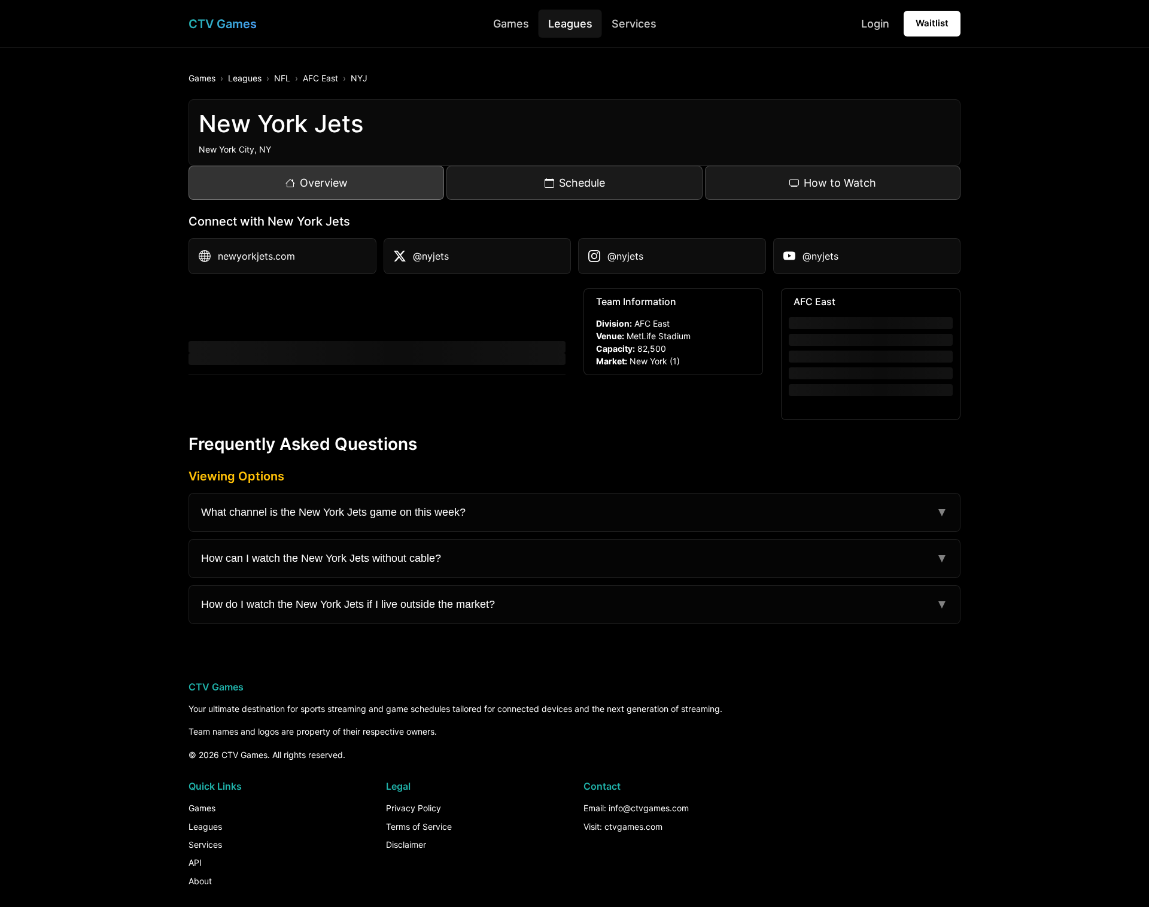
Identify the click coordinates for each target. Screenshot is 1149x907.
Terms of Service (419, 826)
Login (875, 23)
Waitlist (932, 23)
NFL (282, 78)
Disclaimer (406, 844)
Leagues (570, 23)
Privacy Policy (413, 808)
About (200, 881)
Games (511, 23)
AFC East (320, 78)
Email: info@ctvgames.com (636, 808)
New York (648, 361)
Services (634, 23)
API (195, 862)
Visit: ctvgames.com (622, 826)
